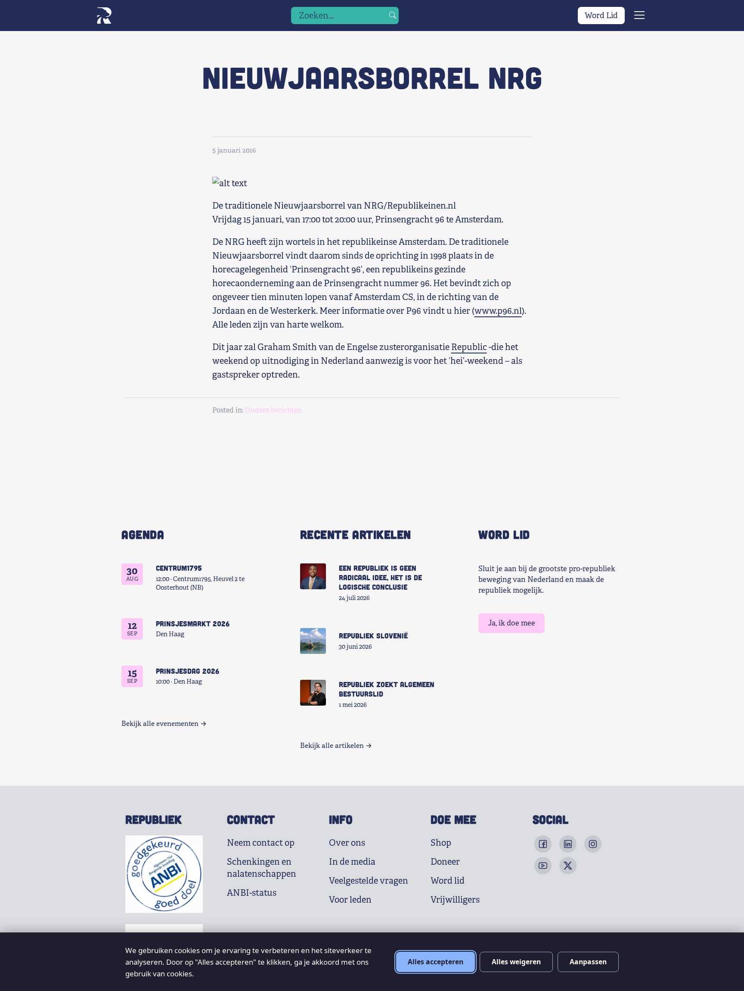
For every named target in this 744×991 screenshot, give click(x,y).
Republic (469, 347)
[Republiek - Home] (104, 15)
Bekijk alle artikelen (332, 745)
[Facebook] (543, 844)
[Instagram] (592, 844)
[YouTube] (543, 865)
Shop (441, 843)
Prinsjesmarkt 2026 (192, 623)
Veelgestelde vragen (368, 880)
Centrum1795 (179, 567)
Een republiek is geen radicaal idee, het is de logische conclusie (380, 577)
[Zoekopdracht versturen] (392, 15)
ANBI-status (251, 893)
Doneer (445, 862)
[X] (568, 865)
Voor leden (350, 899)
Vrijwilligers (455, 899)
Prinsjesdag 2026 (187, 670)
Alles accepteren (435, 961)
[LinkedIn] (568, 844)
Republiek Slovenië (373, 635)
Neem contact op (260, 843)
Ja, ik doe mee (511, 623)
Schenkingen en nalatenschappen (261, 868)
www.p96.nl (498, 311)
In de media (352, 862)
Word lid (448, 880)
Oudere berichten (273, 410)
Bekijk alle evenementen (159, 723)
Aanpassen (588, 961)
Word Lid (601, 15)
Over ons (347, 843)
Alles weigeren (516, 961)
